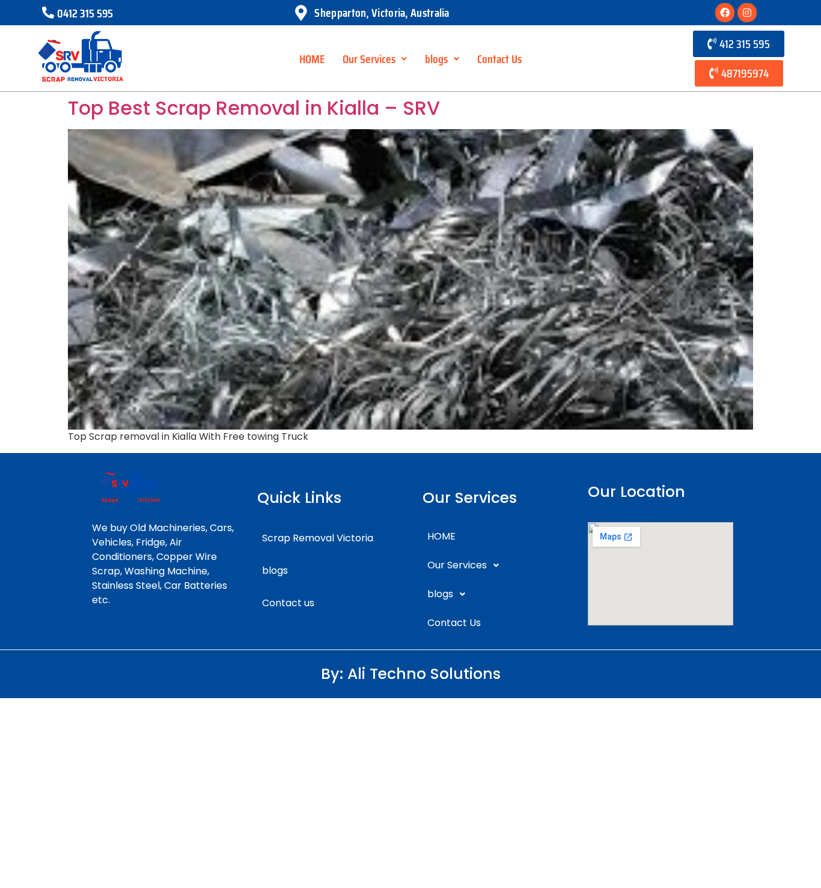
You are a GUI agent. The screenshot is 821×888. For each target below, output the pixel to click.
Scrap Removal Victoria (317, 538)
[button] (375, 59)
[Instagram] (747, 12)
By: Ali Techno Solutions (411, 673)
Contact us (288, 603)
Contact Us (499, 58)
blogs (436, 58)
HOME (312, 58)
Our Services (369, 58)
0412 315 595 (85, 13)
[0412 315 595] (48, 13)
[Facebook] (724, 12)
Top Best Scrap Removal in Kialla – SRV (254, 107)
